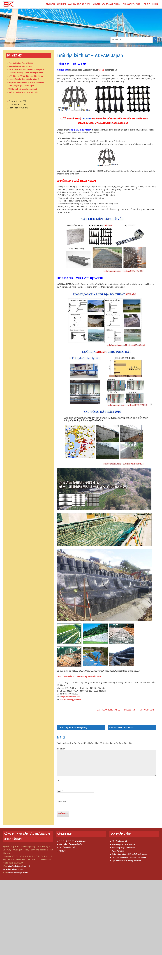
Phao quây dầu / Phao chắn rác (21, 63)
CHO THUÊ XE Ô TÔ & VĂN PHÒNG (106, 4)
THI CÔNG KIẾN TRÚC (131, 4)
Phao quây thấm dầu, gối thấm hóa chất (24, 79)
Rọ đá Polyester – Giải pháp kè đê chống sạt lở (26, 69)
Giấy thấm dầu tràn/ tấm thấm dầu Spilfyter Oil (26, 82)
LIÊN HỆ (155, 4)
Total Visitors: (15, 104)
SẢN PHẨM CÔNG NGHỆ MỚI (79, 4)
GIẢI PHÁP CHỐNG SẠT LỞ (108, 709)
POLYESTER (129, 709)
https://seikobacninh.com (70, 697)
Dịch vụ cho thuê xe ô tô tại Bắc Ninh (23, 92)
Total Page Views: (17, 107)
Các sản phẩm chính (119, 841)
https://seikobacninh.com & (20, 866)
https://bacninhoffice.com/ (13, 869)
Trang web (61, 801)
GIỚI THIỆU (61, 4)
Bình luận (61, 748)
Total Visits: (14, 101)
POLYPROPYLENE (146, 709)
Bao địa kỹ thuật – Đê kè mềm (20, 66)
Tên (59, 780)
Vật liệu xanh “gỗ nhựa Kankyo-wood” (23, 89)
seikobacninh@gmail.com (71, 700)
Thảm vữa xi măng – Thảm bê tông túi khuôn (26, 72)
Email (60, 791)
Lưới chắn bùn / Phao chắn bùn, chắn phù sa (26, 76)
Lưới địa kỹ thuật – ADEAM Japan (21, 86)
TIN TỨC (147, 4)
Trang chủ (50, 4)
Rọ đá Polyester (118, 851)
